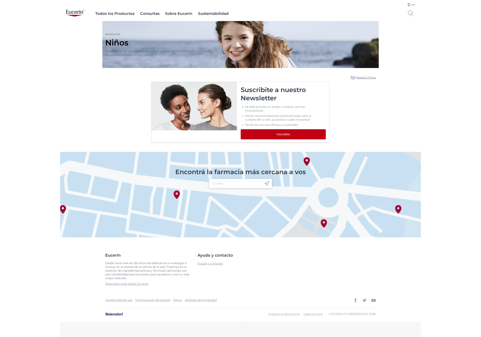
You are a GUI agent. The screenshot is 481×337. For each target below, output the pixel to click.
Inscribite (283, 134)
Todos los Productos (115, 13)
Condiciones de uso (118, 300)
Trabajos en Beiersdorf (284, 314)
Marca (177, 300)
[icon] (267, 183)
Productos (112, 34)
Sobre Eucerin (178, 13)
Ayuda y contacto (210, 263)
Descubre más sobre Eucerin (127, 284)
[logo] (75, 13)
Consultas (150, 13)
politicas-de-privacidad (201, 300)
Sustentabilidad (213, 13)
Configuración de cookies (152, 300)
